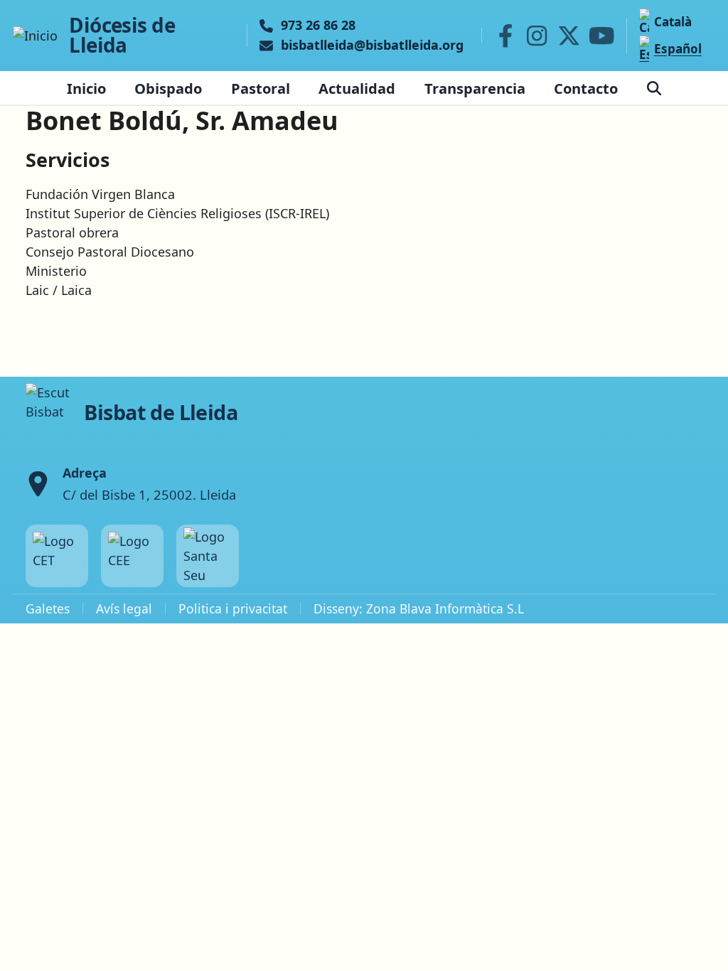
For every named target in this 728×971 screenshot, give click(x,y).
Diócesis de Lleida (122, 35)
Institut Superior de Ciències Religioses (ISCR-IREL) (177, 213)
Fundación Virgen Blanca (100, 194)
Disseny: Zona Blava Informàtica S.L (419, 608)
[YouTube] (601, 35)
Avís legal (124, 608)
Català (672, 22)
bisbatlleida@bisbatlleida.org (372, 45)
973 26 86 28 (318, 25)
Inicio (86, 88)
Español (677, 49)
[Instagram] (536, 35)
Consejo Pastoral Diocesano (110, 251)
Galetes (48, 608)
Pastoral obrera (72, 232)
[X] (568, 35)
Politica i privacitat (232, 608)
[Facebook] (505, 35)
